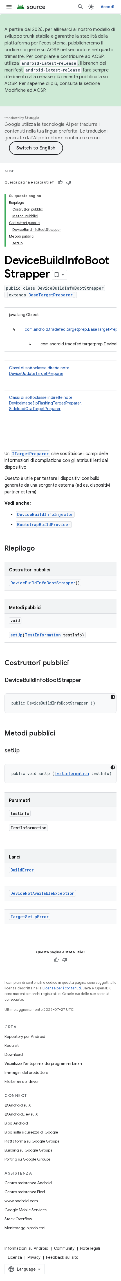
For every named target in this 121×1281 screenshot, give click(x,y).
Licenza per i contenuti (61, 988)
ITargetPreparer (30, 453)
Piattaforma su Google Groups (32, 1141)
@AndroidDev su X (21, 1114)
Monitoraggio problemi (25, 1227)
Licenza (15, 1257)
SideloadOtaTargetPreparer (34, 408)
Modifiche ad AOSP (25, 90)
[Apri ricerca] (80, 6)
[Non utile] (68, 182)
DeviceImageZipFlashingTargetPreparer (45, 403)
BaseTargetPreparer (50, 295)
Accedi (108, 6)
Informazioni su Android (26, 1248)
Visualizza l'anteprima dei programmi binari (43, 1063)
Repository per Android (25, 1036)
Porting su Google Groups (27, 1159)
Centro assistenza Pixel (25, 1191)
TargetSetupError (29, 916)
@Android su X (18, 1105)
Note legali (90, 1248)
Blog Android (16, 1123)
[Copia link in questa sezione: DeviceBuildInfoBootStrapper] (86, 680)
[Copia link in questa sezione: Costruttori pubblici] (74, 663)
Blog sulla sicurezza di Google (31, 1132)
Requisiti (12, 1045)
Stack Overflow (18, 1218)
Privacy (34, 1257)
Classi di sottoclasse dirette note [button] (39, 370)
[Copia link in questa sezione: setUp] (25, 751)
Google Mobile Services (25, 1209)
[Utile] (60, 182)
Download (14, 1054)
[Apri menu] (9, 7)
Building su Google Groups (28, 1150)
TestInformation (43, 635)
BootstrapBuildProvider (43, 524)
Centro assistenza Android (28, 1182)
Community (64, 1248)
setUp (16, 635)
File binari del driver (22, 1081)
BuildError (22, 870)
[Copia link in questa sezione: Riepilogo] (40, 549)
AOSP (9, 171)
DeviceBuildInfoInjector (45, 514)
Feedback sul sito (62, 1257)
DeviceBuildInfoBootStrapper (42, 582)
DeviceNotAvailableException (42, 893)
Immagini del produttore (26, 1072)
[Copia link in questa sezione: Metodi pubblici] (61, 733)
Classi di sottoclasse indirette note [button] (45, 403)
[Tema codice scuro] (112, 697)
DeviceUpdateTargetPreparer (36, 373)
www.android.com (21, 1200)
